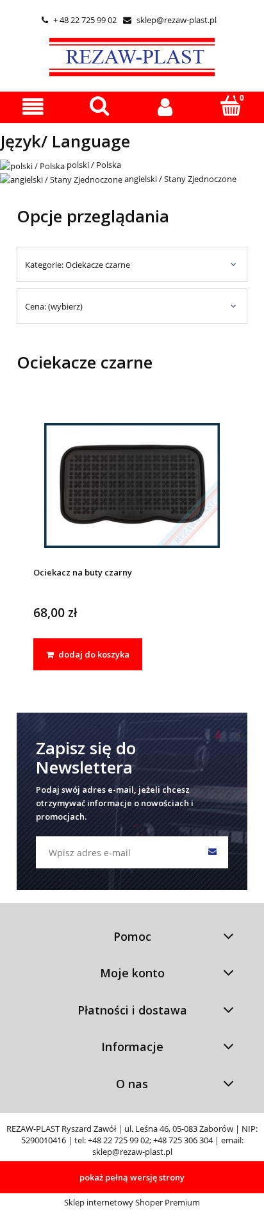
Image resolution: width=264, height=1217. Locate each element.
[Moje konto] (165, 107)
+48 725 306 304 (183, 1140)
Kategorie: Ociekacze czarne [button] (77, 264)
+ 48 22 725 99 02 (79, 20)
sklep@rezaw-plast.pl (170, 20)
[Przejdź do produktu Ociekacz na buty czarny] (132, 485)
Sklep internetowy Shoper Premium (132, 1202)
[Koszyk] (231, 106)
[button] (33, 107)
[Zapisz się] (212, 852)
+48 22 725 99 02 (118, 1140)
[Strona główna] (132, 55)
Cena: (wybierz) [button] (54, 306)
